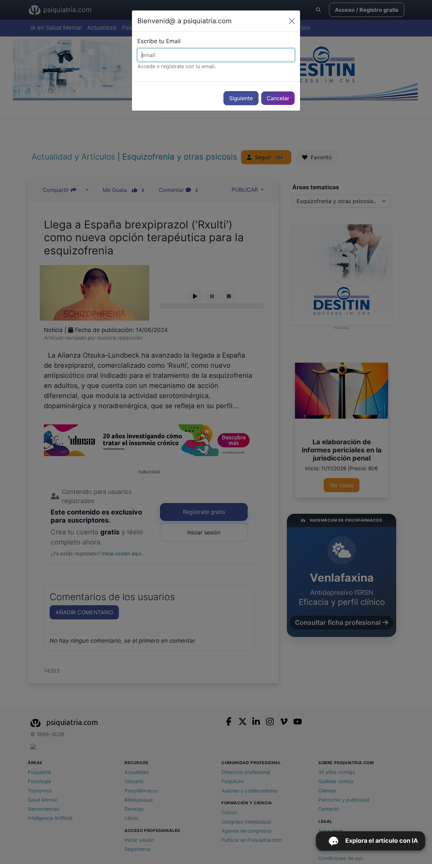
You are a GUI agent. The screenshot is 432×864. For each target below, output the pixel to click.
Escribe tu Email (159, 41)
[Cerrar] (291, 21)
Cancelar (278, 98)
